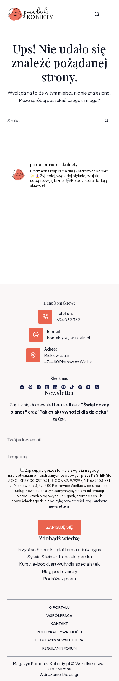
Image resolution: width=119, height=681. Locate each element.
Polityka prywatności (59, 632)
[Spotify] (80, 387)
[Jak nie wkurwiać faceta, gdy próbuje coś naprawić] (92, 223)
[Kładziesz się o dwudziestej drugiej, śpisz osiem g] (26, 203)
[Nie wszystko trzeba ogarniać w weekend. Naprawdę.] (26, 223)
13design (70, 674)
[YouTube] (88, 387)
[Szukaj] (97, 14)
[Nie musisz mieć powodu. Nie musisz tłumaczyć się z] (59, 223)
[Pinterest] (63, 387)
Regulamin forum (59, 648)
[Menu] (109, 14)
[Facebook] (22, 387)
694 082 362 (68, 319)
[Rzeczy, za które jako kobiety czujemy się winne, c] (92, 203)
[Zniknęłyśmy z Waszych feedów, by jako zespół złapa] (26, 243)
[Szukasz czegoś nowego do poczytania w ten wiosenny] (59, 243)
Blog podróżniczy (59, 571)
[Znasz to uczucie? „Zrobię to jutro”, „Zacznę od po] (59, 203)
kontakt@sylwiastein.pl (68, 337)
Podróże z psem (59, 578)
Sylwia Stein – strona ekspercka (59, 557)
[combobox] (54, 120)
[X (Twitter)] (97, 387)
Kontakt (59, 623)
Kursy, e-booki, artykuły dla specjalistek (59, 564)
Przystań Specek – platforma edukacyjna (59, 549)
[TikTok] (72, 387)
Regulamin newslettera (59, 640)
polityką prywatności (67, 501)
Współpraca (59, 615)
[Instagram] (39, 387)
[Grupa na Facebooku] (30, 387)
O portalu (59, 607)
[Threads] (47, 387)
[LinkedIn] (55, 387)
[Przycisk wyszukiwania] (106, 120)
